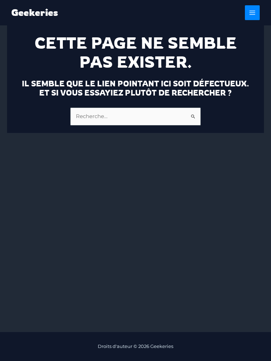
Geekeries (34, 12)
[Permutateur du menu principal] (252, 12)
